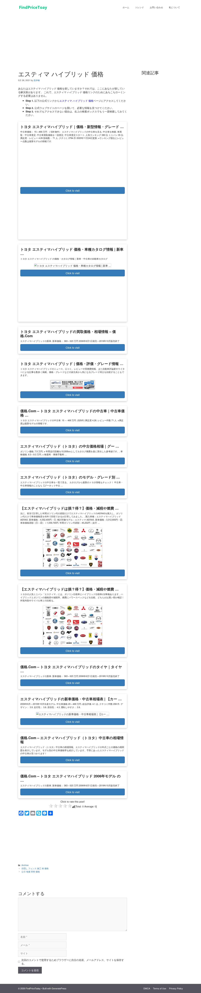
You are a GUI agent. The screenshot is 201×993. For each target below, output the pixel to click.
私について (174, 7)
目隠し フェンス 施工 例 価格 (35, 868)
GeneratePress (59, 988)
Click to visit (73, 190)
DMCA (146, 988)
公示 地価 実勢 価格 (30, 871)
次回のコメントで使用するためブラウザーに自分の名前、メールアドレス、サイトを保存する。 (72, 961)
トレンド (139, 7)
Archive (25, 865)
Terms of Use (159, 988)
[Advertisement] (100, 36)
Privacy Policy (176, 988)
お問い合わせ (156, 7)
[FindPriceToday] (33, 7)
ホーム (126, 7)
